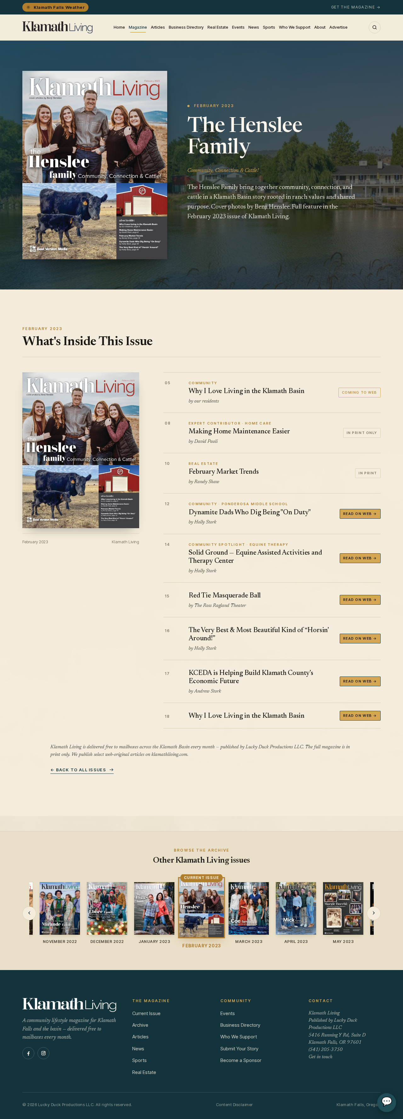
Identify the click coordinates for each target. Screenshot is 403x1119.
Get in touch (320, 1057)
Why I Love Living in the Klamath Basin (246, 716)
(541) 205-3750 (326, 1050)
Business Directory (186, 27)
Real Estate (217, 27)
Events (238, 27)
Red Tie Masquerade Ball (225, 595)
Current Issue (146, 1013)
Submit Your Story (239, 1049)
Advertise (338, 27)
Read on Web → (360, 513)
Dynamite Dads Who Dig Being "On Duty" (250, 512)
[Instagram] (43, 1053)
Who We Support (294, 27)
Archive (140, 1025)
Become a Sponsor (240, 1060)
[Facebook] (28, 1053)
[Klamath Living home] (57, 27)
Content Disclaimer (234, 1104)
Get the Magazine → (356, 7)
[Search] (375, 27)
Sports (269, 27)
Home (119, 27)
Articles (158, 27)
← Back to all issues (78, 769)
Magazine (138, 27)
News (253, 27)
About (320, 27)
